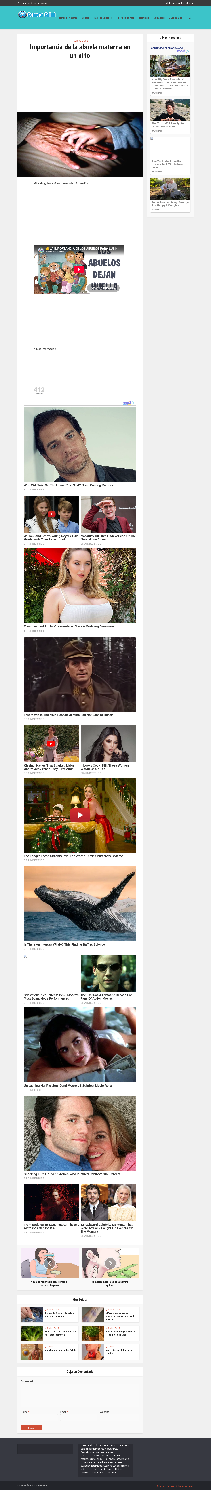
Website (104, 1412)
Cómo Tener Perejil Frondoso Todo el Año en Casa (120, 1333)
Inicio (191, 1485)
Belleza (85, 17)
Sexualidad (159, 17)
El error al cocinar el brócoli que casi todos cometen (60, 1333)
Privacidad (172, 1485)
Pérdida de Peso (126, 17)
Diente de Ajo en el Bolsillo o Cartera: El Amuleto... (59, 1314)
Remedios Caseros (68, 17)
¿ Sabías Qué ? (176, 17)
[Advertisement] (80, 85)
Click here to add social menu (180, 3)
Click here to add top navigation (32, 3)
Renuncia (182, 1485)
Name (25, 1412)
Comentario (27, 1381)
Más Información (46, 349)
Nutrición (144, 17)
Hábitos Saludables (104, 17)
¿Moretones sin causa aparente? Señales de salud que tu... (120, 1316)
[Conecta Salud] (36, 13)
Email (64, 1412)
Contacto (161, 1485)
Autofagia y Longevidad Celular (61, 1349)
